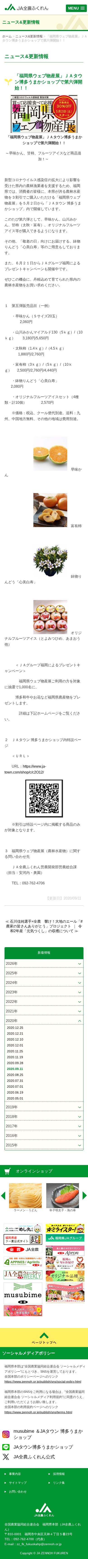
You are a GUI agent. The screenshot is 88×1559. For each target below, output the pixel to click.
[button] (76, 8)
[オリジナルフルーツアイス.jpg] (50, 633)
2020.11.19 (15, 1057)
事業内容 (15, 1474)
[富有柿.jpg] (50, 526)
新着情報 (44, 952)
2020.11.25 (15, 1051)
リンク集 (59, 1482)
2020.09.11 (15, 1069)
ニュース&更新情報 (29, 36)
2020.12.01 (15, 1045)
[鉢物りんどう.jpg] (50, 576)
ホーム (7, 36)
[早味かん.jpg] (50, 469)
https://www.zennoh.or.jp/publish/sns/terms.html (38, 1412)
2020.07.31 (15, 1080)
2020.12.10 (15, 1039)
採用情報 (59, 1474)
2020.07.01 (15, 1086)
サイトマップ (18, 1482)
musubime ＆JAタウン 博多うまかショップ (48, 1434)
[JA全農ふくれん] (27, 7)
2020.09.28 (15, 1063)
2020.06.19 (15, 1092)
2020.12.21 (15, 1033)
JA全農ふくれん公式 (34, 1456)
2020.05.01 (15, 1098)
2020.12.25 (15, 1027)
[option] (25, 1198)
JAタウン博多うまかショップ (43, 1447)
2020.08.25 (15, 1075)
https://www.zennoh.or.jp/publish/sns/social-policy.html (43, 1381)
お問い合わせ (18, 1491)
